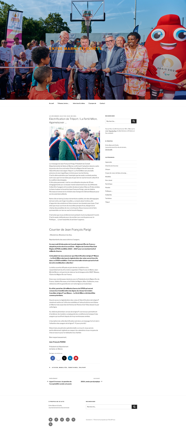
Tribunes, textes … (63, 103)
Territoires (73, 367)
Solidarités (108, 195)
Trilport (82, 367)
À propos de (92, 103)
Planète (107, 187)
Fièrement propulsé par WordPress (104, 419)
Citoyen (55, 367)
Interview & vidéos (79, 103)
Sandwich (89, 419)
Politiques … (109, 191)
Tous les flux (112, 131)
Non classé (108, 180)
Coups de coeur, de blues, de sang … (116, 173)
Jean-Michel (72, 116)
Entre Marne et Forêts (75, 49)
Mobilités (63, 367)
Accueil (51, 103)
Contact (102, 103)
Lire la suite (108, 149)
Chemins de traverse (111, 166)
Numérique (108, 184)
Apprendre (108, 162)
